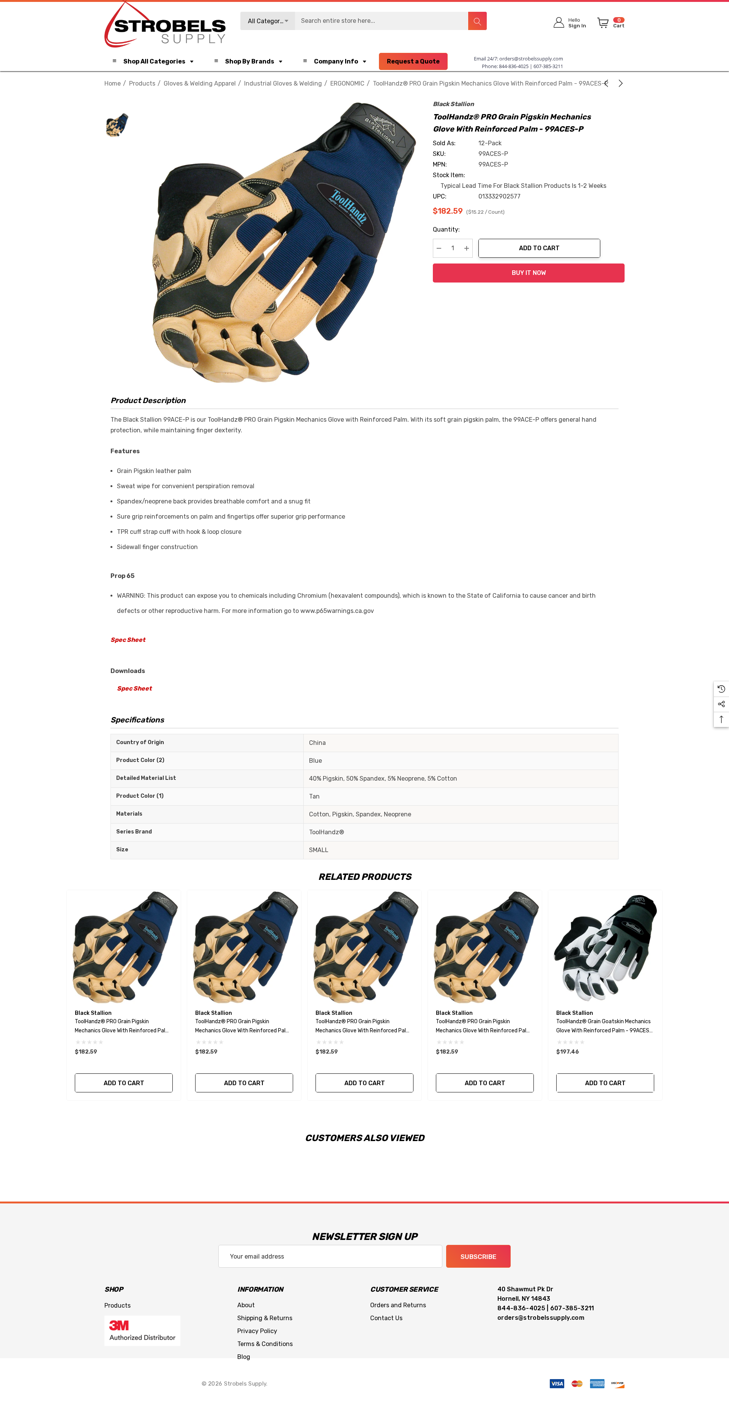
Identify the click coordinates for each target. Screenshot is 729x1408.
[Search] (477, 20)
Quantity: (446, 229)
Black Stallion (453, 104)
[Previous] (607, 83)
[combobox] (363, 20)
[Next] (619, 83)
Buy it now (529, 272)
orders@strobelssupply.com (531, 58)
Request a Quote (413, 61)
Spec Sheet (127, 639)
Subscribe (478, 1256)
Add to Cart (539, 248)
